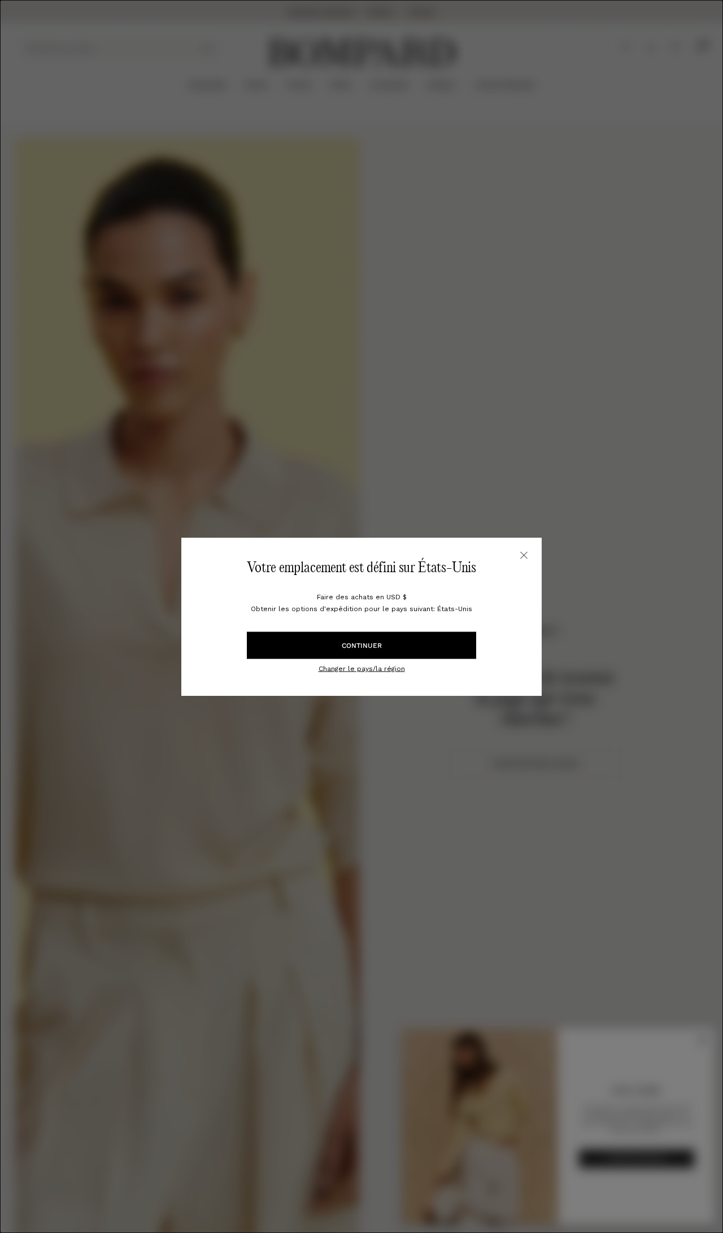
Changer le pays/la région (362, 668)
